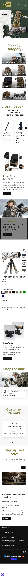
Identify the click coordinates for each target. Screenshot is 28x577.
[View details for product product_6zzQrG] (24, 382)
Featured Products (15, 115)
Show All (7, 193)
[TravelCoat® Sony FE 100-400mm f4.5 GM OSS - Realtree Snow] (18, 140)
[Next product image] (24, 273)
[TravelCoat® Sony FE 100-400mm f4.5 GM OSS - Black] (16, 140)
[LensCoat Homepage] (6, 4)
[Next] (26, 128)
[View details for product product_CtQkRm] (11, 379)
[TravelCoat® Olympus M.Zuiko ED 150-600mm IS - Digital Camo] (10, 395)
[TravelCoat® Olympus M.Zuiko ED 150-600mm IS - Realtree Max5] (7, 395)
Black (13, 292)
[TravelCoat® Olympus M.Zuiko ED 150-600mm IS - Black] (14, 395)
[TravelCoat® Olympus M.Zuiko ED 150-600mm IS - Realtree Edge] (3, 395)
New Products (14, 110)
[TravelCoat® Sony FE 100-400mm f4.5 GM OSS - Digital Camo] (18, 142)
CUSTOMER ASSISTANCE (10, 532)
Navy (3, 296)
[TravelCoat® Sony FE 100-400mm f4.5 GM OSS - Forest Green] (16, 142)
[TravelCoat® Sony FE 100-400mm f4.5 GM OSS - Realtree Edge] (23, 140)
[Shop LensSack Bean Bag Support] (9, 332)
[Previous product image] (24, 248)
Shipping (4, 284)
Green (24, 292)
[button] (12, 442)
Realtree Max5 (10, 292)
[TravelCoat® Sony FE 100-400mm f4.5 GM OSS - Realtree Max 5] (20, 140)
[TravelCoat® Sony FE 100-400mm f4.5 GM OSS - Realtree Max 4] (21, 140)
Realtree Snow (3, 292)
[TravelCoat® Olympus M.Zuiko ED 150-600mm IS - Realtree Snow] (8, 395)
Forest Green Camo (20, 292)
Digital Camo (17, 292)
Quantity (5, 300)
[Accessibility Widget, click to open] (2, 574)
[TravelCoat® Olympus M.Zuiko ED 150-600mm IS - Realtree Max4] (5, 395)
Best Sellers (14, 113)
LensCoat (5, 528)
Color (7, 289)
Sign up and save (8, 537)
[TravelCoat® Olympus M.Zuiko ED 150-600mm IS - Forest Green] (12, 395)
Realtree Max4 (6, 292)
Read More (6, 518)
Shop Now (7, 235)
